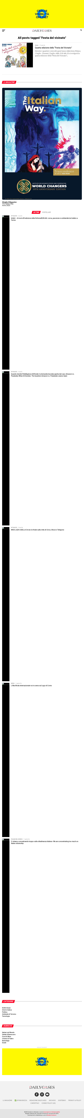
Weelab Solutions (51, 1115)
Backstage (5, 1041)
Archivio (52, 1100)
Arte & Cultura (7, 1010)
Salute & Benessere (8, 1034)
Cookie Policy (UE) (49, 1103)
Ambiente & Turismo (9, 1014)
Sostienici (62, 1100)
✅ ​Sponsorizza (21, 1100)
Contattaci (34, 1103)
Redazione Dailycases (38, 1100)
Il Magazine (7, 1100)
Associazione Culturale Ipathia (52, 1112)
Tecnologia (6, 1016)
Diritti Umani (6, 1008)
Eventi (4, 1043)
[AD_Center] (42, 27)
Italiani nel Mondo (8, 1032)
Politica (4, 1012)
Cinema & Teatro (8, 1039)
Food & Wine (6, 1036)
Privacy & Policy (74, 1100)
